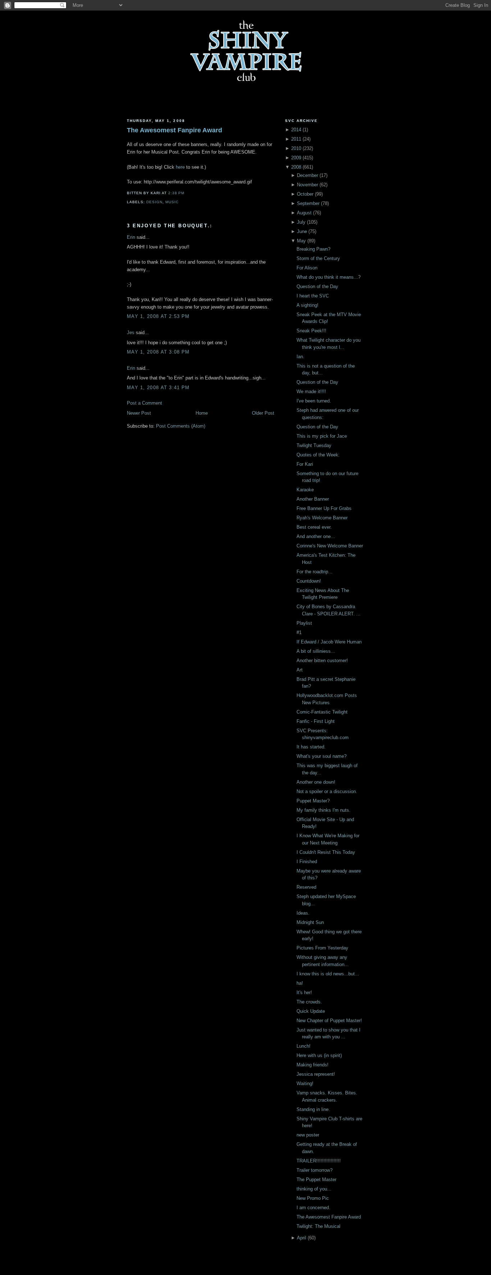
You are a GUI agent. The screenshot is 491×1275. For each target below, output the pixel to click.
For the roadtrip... (314, 571)
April (301, 1237)
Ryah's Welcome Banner (322, 517)
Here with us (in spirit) (319, 1055)
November (307, 184)
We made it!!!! (311, 391)
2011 (296, 139)
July (301, 222)
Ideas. (303, 913)
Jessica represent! (316, 1074)
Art (300, 670)
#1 (299, 632)
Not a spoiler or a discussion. (327, 791)
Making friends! (313, 1064)
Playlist (304, 623)
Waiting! (305, 1083)
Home (202, 413)
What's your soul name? (322, 756)
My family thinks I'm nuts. (323, 810)
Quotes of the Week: (318, 454)
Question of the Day (317, 286)
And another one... (316, 536)
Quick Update (311, 1011)
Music (172, 202)
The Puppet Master (316, 1179)
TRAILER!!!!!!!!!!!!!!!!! (319, 1161)
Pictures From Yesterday (322, 948)
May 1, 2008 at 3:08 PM (158, 352)
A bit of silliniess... (316, 651)
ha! (300, 983)
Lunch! (304, 1046)
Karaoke (305, 489)
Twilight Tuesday (314, 445)
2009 (296, 157)
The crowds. (309, 1002)
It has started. (311, 747)
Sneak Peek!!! (311, 330)
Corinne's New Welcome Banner (330, 545)
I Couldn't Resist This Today (326, 852)
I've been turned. (314, 401)
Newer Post (139, 413)
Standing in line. (313, 1109)
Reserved (306, 887)
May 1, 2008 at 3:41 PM (158, 387)
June (302, 231)
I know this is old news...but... (328, 973)
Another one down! (316, 782)
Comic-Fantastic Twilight (322, 712)
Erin (131, 237)
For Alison (307, 267)
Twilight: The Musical (318, 1226)
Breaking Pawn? (313, 249)
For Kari (305, 464)
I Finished (307, 861)
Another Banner (313, 499)
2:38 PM (176, 193)
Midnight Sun (310, 922)
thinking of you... (314, 1189)
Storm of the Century (318, 258)
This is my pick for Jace (322, 436)
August (304, 212)
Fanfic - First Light (316, 721)
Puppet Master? (313, 800)
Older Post (263, 413)
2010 (296, 148)
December (307, 175)
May (301, 240)
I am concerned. (313, 1207)
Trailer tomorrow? (314, 1170)
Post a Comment (144, 403)
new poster (308, 1135)
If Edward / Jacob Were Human (329, 642)
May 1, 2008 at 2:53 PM (158, 316)
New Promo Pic (313, 1198)
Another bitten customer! (322, 660)
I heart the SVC (313, 296)
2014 (296, 129)
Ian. (300, 356)
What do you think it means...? (329, 277)
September (308, 203)
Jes (130, 332)
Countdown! (309, 581)
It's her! (304, 992)
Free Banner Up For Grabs (324, 508)
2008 (296, 167)
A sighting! (307, 305)
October (305, 194)
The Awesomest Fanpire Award (174, 130)
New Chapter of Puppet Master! (329, 1020)
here (180, 167)
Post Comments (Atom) (180, 426)
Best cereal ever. (314, 527)
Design (154, 202)
